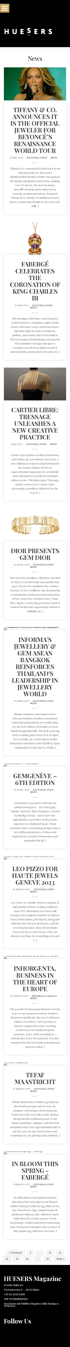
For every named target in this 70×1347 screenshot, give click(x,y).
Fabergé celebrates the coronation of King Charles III (35, 281)
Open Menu (4, 8)
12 (50, 1252)
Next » (60, 1258)
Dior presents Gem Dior (35, 553)
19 (47, 1258)
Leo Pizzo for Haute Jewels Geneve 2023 (35, 875)
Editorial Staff (37, 157)
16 (27, 1258)
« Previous (15, 1252)
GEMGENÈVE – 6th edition (35, 779)
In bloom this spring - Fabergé (35, 1170)
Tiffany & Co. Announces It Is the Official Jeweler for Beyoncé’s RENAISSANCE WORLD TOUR (35, 129)
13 (60, 1252)
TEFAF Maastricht (35, 1078)
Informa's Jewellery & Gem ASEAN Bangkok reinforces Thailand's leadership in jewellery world (35, 666)
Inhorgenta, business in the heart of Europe (35, 978)
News (54, 157)
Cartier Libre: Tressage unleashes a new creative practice (35, 423)
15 (17, 1258)
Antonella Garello (44, 996)
